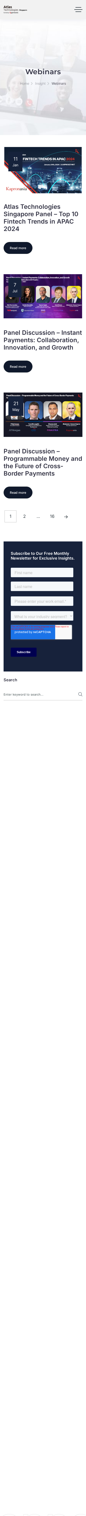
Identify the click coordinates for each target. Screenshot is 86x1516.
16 (52, 516)
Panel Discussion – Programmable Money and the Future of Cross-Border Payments (43, 462)
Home (24, 83)
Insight (40, 83)
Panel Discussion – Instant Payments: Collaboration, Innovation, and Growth (43, 340)
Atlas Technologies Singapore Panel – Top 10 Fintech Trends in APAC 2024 (41, 217)
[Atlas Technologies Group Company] (15, 9)
